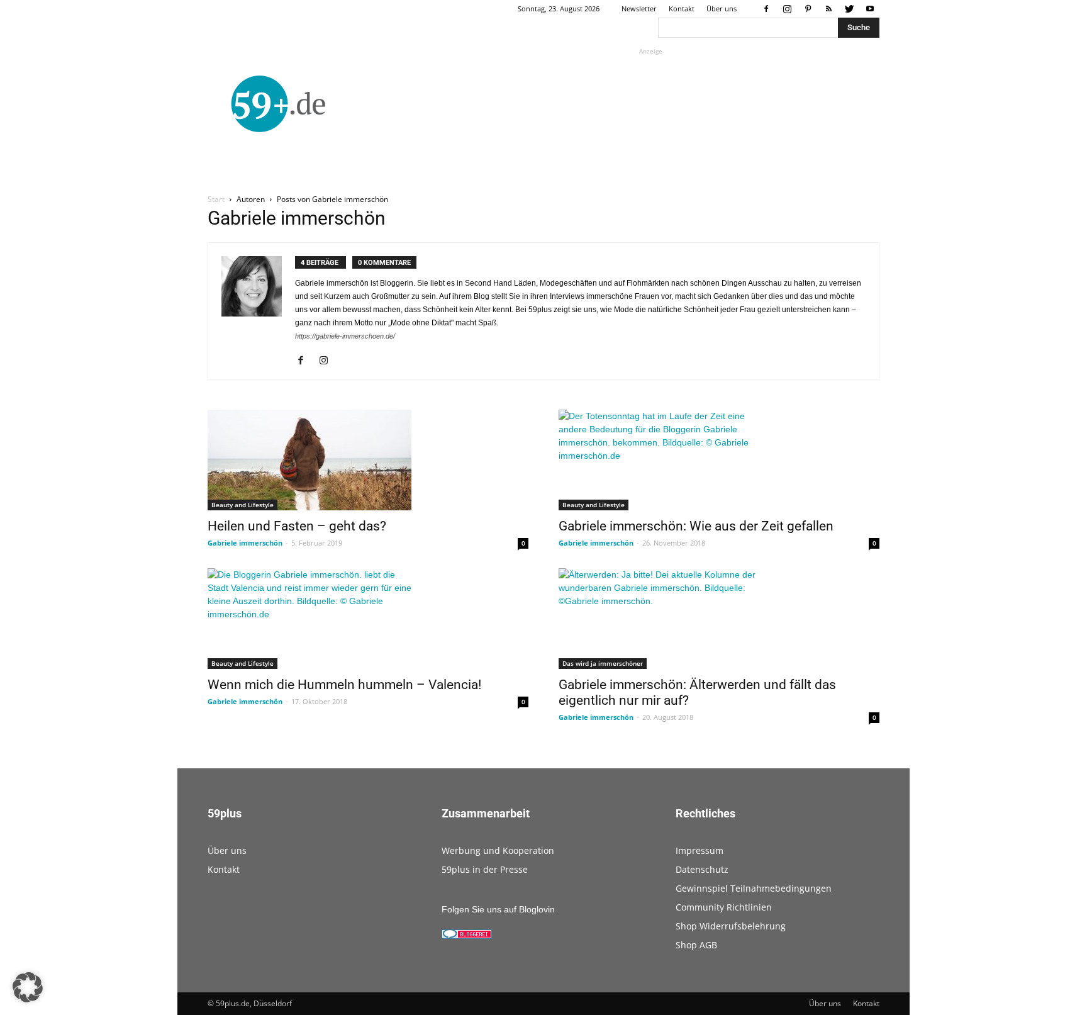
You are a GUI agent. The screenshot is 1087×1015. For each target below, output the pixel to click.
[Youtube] (870, 9)
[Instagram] (787, 9)
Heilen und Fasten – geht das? (297, 526)
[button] (27, 987)
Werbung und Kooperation (498, 850)
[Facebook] (766, 9)
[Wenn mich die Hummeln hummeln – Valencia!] (368, 618)
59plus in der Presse (485, 869)
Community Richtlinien (724, 907)
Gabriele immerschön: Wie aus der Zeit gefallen (696, 526)
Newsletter (639, 8)
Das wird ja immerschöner (602, 663)
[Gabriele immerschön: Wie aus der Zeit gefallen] (719, 460)
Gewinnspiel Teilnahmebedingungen (754, 888)
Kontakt (681, 8)
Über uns (721, 8)
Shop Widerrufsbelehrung (731, 926)
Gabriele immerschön (245, 542)
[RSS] (828, 9)
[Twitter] (849, 9)
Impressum (699, 850)
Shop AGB (696, 945)
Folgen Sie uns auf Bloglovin (498, 909)
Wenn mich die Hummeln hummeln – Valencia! (344, 684)
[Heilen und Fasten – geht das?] (368, 460)
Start (216, 199)
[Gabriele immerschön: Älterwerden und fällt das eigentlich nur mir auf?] (719, 618)
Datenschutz (702, 869)
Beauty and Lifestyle (242, 504)
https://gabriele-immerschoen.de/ (345, 336)
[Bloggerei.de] (467, 936)
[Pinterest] (807, 9)
